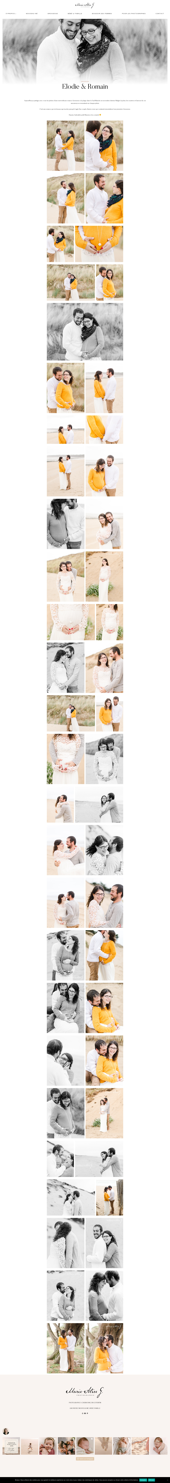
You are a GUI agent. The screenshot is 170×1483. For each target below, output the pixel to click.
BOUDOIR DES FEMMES (102, 13)
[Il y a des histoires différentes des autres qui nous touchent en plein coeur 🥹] (48, 1446)
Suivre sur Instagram (86, 1459)
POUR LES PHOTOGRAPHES (134, 13)
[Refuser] (168, 1480)
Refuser (151, 1480)
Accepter (143, 1480)
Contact (160, 13)
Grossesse (53, 13)
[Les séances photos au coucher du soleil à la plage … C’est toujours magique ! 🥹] (103, 1446)
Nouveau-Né (32, 13)
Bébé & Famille (75, 13)
